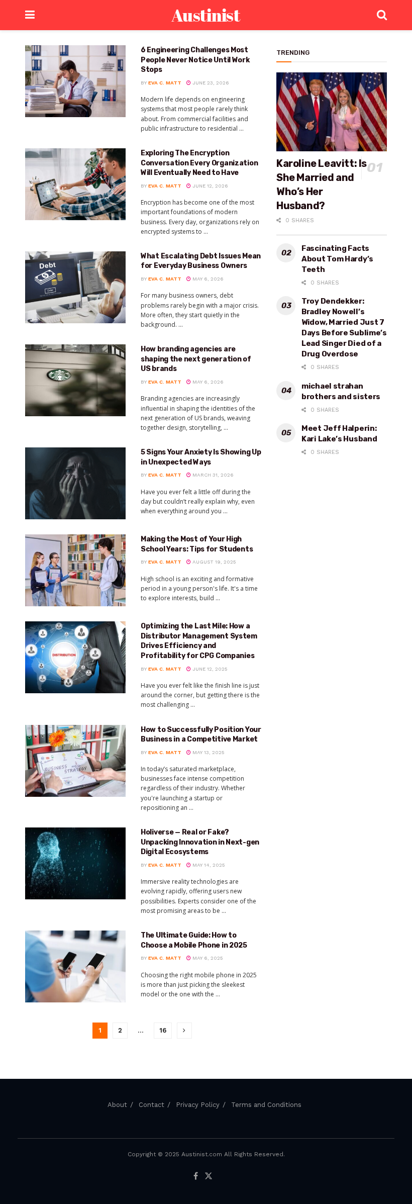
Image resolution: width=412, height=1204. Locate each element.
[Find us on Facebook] (195, 1176)
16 (162, 1030)
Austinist (205, 15)
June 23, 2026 (210, 82)
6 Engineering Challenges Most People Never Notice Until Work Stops (195, 60)
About (117, 1104)
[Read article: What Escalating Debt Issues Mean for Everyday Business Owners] (75, 287)
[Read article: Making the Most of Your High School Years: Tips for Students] (75, 570)
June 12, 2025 (209, 669)
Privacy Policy (198, 1104)
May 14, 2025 (208, 865)
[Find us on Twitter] (208, 1176)
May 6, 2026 (207, 279)
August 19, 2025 (213, 562)
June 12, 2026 (209, 186)
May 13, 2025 (208, 752)
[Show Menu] (30, 15)
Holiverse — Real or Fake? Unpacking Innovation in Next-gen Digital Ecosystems (200, 842)
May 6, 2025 (207, 958)
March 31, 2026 (212, 475)
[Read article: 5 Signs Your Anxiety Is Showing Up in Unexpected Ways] (75, 483)
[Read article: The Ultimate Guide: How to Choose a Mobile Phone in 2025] (75, 966)
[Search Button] (382, 15)
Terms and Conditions (266, 1104)
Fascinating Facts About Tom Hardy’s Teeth (337, 259)
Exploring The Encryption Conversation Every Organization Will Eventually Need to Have (199, 163)
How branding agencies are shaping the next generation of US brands (196, 359)
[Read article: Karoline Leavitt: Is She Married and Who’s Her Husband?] (331, 111)
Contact (151, 1104)
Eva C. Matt (164, 82)
